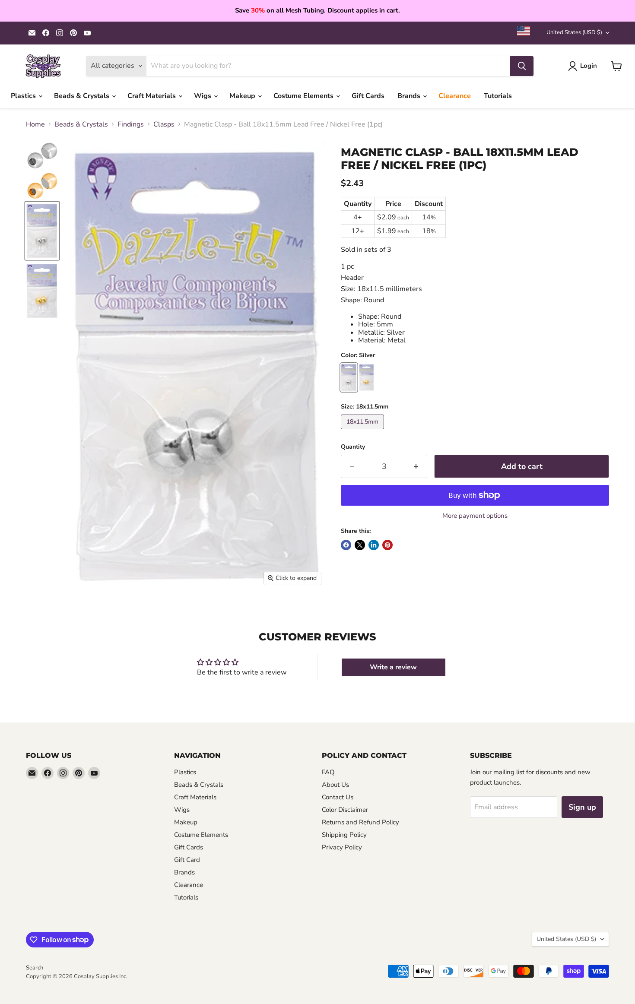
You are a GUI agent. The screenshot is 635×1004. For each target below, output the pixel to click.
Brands (409, 96)
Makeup (243, 96)
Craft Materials (152, 96)
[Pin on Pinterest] (387, 545)
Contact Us (337, 797)
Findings (130, 124)
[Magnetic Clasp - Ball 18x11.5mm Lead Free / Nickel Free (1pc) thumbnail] (42, 155)
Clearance (454, 96)
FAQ (328, 772)
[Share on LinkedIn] (373, 545)
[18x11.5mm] (363, 431)
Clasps (164, 124)
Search (34, 968)
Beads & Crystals (82, 96)
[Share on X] (360, 545)
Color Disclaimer (345, 809)
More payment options (475, 515)
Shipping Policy (344, 834)
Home (35, 124)
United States (574, 32)
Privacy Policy (342, 847)
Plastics (24, 96)
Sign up (582, 807)
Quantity (353, 446)
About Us (335, 784)
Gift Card (187, 859)
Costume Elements (304, 96)
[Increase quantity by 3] (416, 466)
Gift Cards (368, 96)
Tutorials (498, 96)
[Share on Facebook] (346, 545)
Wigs (203, 96)
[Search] (521, 66)
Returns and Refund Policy (360, 822)
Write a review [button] (393, 667)
